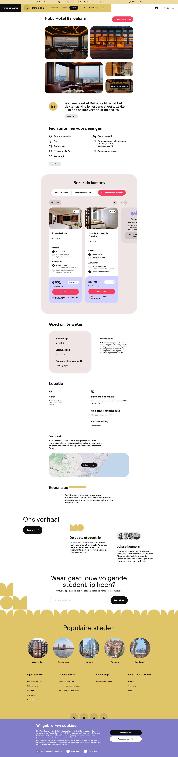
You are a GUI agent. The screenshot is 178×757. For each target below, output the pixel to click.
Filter (57, 202)
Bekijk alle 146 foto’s (118, 86)
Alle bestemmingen (34, 681)
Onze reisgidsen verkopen (69, 686)
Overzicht (54, 8)
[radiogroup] (65, 254)
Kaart (83, 8)
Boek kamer (65, 292)
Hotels (74, 8)
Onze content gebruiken (69, 690)
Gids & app (93, 8)
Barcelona (38, 7)
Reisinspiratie (32, 686)
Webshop (30, 690)
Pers (130, 690)
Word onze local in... (67, 681)
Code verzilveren (34, 700)
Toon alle (53, 164)
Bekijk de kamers (121, 19)
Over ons (30, 530)
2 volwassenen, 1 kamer (84, 193)
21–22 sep (72, 282)
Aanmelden (119, 600)
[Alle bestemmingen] (27, 8)
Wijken (64, 8)
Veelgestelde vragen (104, 681)
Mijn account (32, 695)
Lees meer (70, 116)
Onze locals (132, 686)
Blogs (104, 8)
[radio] (53, 251)
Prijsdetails (56, 286)
